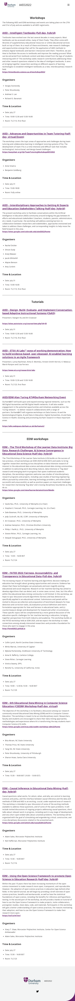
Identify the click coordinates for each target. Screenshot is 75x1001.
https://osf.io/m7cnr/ (11, 915)
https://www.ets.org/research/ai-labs (18, 370)
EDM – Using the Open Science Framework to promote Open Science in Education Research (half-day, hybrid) (36, 877)
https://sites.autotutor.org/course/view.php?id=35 (24, 323)
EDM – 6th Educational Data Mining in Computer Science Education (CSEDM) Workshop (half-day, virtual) (34, 704)
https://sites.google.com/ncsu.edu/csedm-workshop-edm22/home (31, 727)
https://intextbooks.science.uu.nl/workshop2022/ (23, 72)
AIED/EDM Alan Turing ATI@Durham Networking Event (34, 397)
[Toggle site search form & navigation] (69, 5)
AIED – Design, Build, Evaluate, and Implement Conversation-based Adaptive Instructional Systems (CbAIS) (37, 311)
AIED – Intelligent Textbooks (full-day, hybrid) (29, 32)
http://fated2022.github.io (13, 628)
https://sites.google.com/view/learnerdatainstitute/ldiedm (28, 490)
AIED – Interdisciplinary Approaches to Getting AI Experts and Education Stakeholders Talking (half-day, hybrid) (35, 207)
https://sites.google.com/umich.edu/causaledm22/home (26, 823)
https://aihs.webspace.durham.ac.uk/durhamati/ (23, 426)
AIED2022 (25, 5)
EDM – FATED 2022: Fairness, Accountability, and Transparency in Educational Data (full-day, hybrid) (32, 574)
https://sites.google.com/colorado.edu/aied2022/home (26, 231)
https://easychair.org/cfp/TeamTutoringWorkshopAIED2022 (28, 152)
